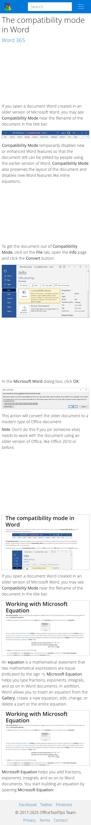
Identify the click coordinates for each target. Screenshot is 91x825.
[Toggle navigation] (81, 6)
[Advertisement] (45, 73)
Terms (44, 820)
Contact (61, 820)
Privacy (29, 820)
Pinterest (64, 804)
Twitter (46, 804)
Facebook (28, 804)
